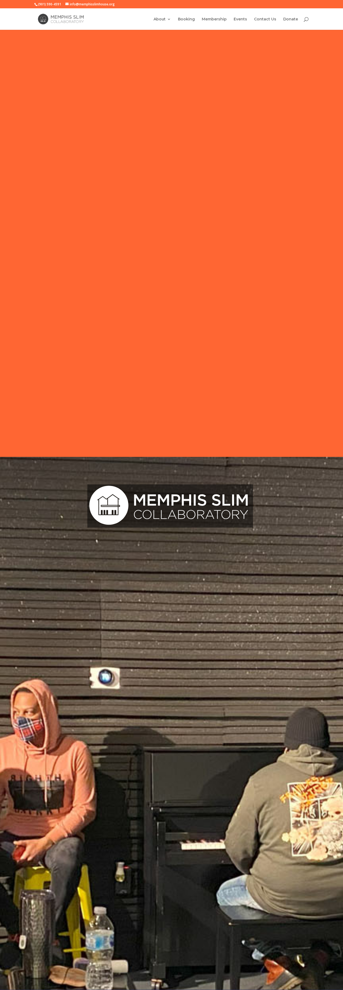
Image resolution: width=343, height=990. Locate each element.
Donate (290, 19)
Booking (186, 19)
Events (240, 19)
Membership (214, 19)
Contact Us (265, 19)
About (160, 19)
